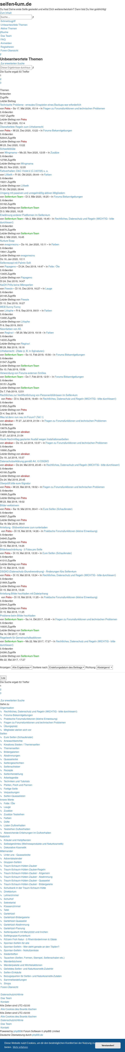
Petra (7, 108)
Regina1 (9, 332)
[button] (0, 86)
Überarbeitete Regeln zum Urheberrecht (21, 126)
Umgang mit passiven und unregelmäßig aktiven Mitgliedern (32, 193)
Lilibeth (8, 174)
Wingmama (11, 152)
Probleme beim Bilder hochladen (18, 615)
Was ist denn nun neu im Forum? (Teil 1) (21, 417)
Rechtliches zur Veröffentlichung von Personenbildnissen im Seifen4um (38, 395)
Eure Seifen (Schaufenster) (57, 509)
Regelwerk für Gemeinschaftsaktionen (20, 637)
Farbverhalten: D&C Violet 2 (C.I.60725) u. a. (24, 171)
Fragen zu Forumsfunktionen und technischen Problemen (74, 108)
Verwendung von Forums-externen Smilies (23, 373)
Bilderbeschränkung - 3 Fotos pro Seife (21, 549)
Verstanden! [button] (108, 1045)
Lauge (48, 288)
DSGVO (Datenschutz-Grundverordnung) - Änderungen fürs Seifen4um (38, 571)
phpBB (17, 1031)
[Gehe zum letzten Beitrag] (27, 119)
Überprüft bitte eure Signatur (15, 483)
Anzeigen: (6, 667)
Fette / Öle (54, 266)
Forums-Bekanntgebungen (57, 130)
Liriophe (9, 310)
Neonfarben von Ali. (10, 329)
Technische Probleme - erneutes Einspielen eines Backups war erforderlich (40, 104)
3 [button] (0, 82)
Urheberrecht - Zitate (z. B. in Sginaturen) (22, 351)
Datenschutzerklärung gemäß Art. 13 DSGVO (24, 461)
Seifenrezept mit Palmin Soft (15, 262)
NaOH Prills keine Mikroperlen (16, 285)
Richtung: (91, 667)
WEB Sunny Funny (10, 307)
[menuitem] (13, 24)
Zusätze (54, 152)
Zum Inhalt (5, 13)
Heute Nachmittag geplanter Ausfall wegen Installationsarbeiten (34, 439)
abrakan (9, 420)
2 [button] (0, 79)
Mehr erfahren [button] (20, 1047)
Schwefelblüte (7, 149)
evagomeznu (12, 244)
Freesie (9, 288)
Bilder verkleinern (9, 505)
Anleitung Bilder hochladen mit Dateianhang (24, 593)
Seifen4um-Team (14, 196)
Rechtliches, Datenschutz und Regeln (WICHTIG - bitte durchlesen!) (79, 398)
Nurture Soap (7, 240)
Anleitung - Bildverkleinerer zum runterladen (24, 527)
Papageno (10, 266)
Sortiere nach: (40, 667)
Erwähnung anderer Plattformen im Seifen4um (25, 215)
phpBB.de (37, 1035)
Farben (48, 174)
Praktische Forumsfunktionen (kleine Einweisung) (70, 531)
